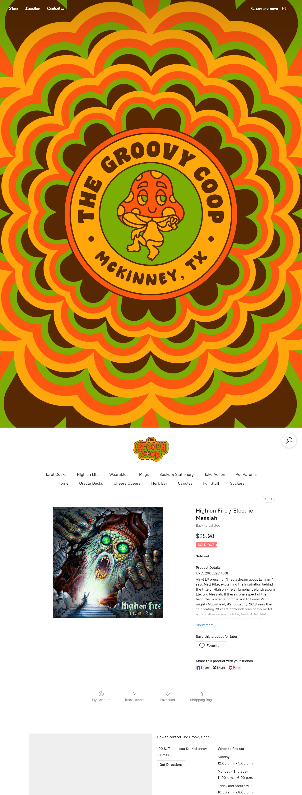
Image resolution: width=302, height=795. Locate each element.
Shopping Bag (201, 700)
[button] (211, 645)
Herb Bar (159, 483)
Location (33, 8)
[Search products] (289, 440)
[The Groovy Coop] (151, 449)
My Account (101, 700)
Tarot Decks (55, 474)
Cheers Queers (127, 483)
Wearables (118, 474)
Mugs (144, 474)
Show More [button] (205, 625)
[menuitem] (265, 499)
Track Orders (134, 700)
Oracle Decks (91, 483)
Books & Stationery (176, 474)
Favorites (167, 700)
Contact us (55, 8)
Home (63, 483)
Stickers (237, 483)
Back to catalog (208, 525)
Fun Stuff (211, 483)
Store (13, 8)
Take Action (214, 474)
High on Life (88, 474)
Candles (185, 483)
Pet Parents (246, 474)
